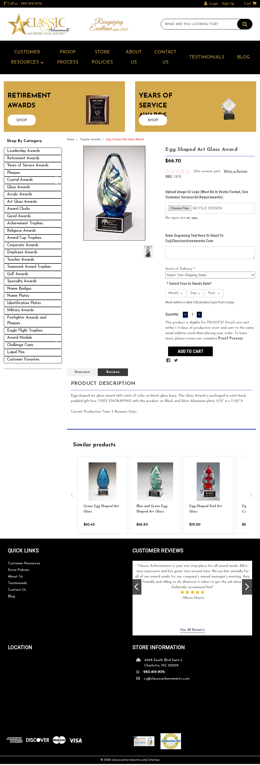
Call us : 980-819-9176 (25, 4)
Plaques (13, 173)
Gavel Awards (19, 216)
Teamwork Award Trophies (29, 267)
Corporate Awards (22, 245)
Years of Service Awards (27, 165)
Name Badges (19, 289)
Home (70, 139)
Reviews (112, 372)
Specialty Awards (22, 281)
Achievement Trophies (25, 223)
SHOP (22, 120)
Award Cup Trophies (24, 238)
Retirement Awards (23, 158)
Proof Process (67, 57)
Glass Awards (18, 187)
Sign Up (228, 4)
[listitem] (102, 495)
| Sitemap (152, 759)
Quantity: (172, 314)
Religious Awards (21, 231)
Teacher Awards (20, 260)
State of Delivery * (180, 269)
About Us (134, 57)
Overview (82, 372)
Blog (243, 57)
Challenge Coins (20, 345)
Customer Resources (25, 57)
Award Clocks (18, 209)
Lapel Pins (16, 352)
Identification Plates (24, 303)
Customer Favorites (23, 360)
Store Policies (102, 57)
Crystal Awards (20, 180)
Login (213, 4)
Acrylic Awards (19, 194)
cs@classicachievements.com (166, 679)
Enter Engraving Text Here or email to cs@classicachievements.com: (194, 238)
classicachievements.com (129, 759)
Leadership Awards (23, 151)
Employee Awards (22, 252)
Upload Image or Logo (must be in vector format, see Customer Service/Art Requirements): (206, 194)
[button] (72, 495)
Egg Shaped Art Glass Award (125, 139)
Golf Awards (17, 274)
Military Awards (20, 310)
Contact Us (165, 57)
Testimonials (206, 57)
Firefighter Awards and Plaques (26, 320)
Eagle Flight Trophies (25, 331)
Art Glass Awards (22, 202)
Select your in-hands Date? (189, 284)
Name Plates (18, 296)
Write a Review (235, 171)
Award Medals (19, 338)
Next (247, 587)
